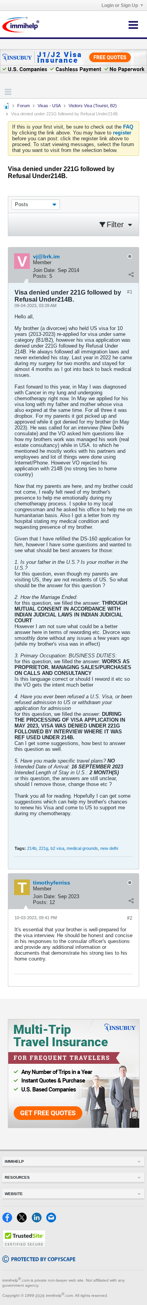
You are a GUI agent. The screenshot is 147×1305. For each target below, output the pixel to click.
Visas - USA (49, 105)
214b (31, 848)
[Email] (52, 1221)
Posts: (40, 276)
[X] (24, 1221)
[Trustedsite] (24, 1246)
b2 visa (57, 848)
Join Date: (44, 270)
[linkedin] (39, 1221)
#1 (129, 292)
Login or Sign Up (120, 5)
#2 (129, 918)
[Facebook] (9, 1221)
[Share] (131, 274)
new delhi (109, 848)
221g (43, 848)
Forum (23, 105)
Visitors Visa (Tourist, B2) (93, 105)
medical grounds (82, 848)
